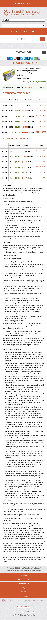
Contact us (23, 596)
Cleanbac (28, 87)
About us (23, 575)
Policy (23, 592)
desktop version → (23, 3)
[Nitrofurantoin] (9, 75)
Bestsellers (23, 579)
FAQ (23, 588)
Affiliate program (23, 606)
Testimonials (23, 583)
